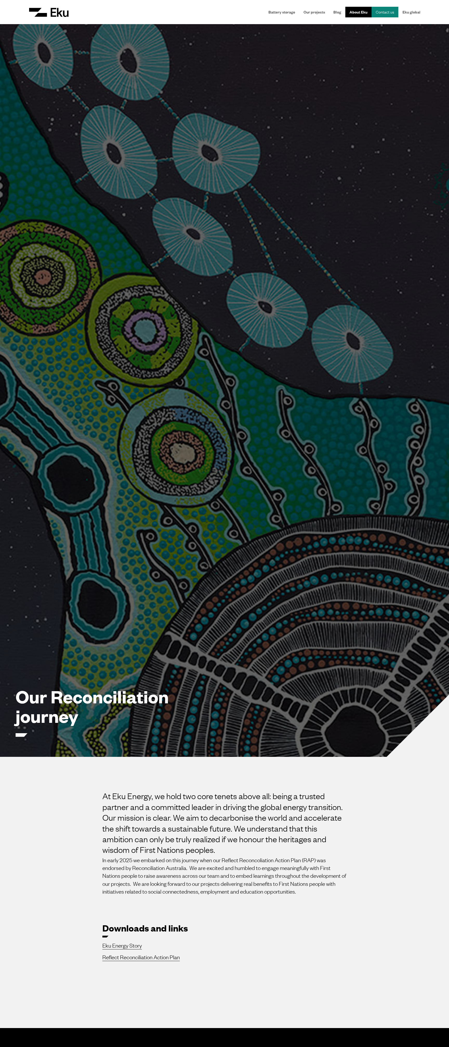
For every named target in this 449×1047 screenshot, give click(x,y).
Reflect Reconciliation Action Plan (141, 957)
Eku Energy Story (122, 945)
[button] (49, 12)
